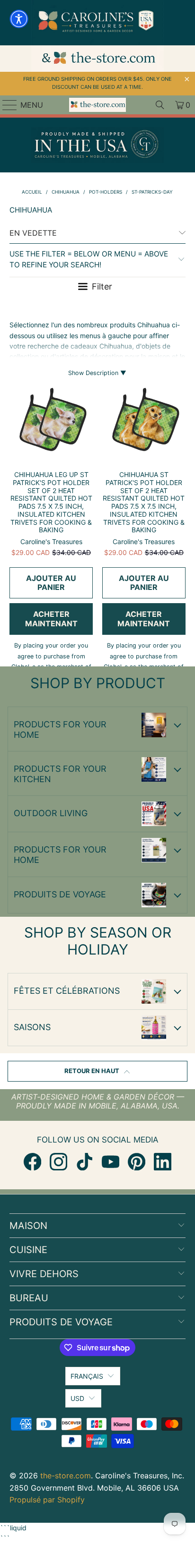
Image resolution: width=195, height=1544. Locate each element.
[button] (18, 18)
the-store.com (65, 1475)
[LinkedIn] (162, 1161)
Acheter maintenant (51, 618)
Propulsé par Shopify (47, 1499)
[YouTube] (110, 1161)
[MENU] (5, 104)
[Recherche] (160, 104)
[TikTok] (84, 1161)
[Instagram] (58, 1161)
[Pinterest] (136, 1161)
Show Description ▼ (97, 372)
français (87, 1376)
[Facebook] (32, 1161)
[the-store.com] (97, 104)
